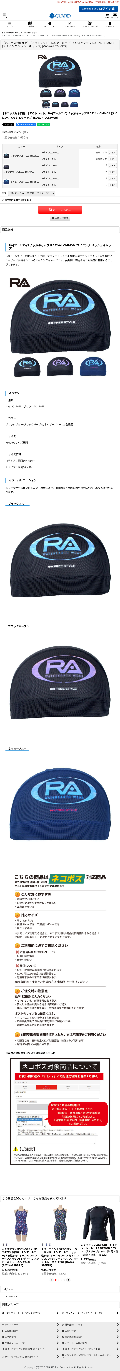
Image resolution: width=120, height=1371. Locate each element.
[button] (4, 16)
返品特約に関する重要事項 (18, 200)
